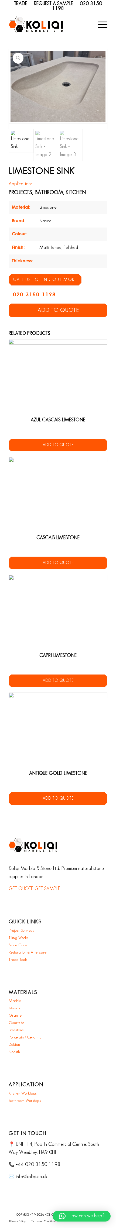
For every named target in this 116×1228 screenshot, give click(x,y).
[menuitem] (100, 24)
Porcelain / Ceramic (25, 1037)
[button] (82, 1216)
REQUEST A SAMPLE (53, 4)
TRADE (20, 4)
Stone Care (18, 945)
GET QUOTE (21, 889)
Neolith (14, 1052)
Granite (15, 1015)
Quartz (15, 1008)
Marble (15, 1001)
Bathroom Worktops (25, 1101)
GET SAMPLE (47, 889)
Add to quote (58, 310)
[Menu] (100, 24)
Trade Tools (18, 960)
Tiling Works (18, 938)
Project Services (21, 931)
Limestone (16, 1030)
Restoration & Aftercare (27, 952)
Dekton (14, 1045)
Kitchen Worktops (22, 1093)
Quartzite (16, 1023)
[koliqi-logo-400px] (36, 24)
